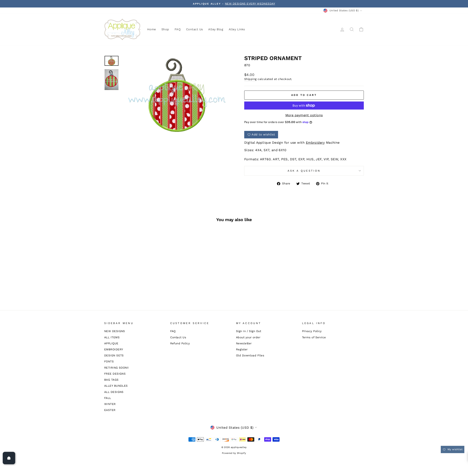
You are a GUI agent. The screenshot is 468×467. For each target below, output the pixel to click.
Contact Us (194, 29)
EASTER (110, 410)
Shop (165, 29)
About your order (248, 337)
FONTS (109, 361)
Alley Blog (215, 29)
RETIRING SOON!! (116, 367)
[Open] (9, 458)
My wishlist (455, 449)
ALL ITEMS (112, 337)
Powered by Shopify (234, 453)
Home (151, 29)
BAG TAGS (111, 379)
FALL (107, 398)
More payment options (304, 115)
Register (242, 349)
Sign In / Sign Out (248, 331)
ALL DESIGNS (114, 392)
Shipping (250, 79)
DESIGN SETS (114, 355)
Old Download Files (250, 355)
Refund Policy (180, 343)
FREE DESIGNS (115, 373)
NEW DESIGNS (114, 331)
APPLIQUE (111, 343)
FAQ (178, 29)
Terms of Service (314, 337)
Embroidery (315, 142)
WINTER (110, 404)
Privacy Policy (312, 331)
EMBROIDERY (113, 349)
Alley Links (237, 29)
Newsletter (244, 343)
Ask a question (304, 170)
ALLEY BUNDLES (116, 385)
